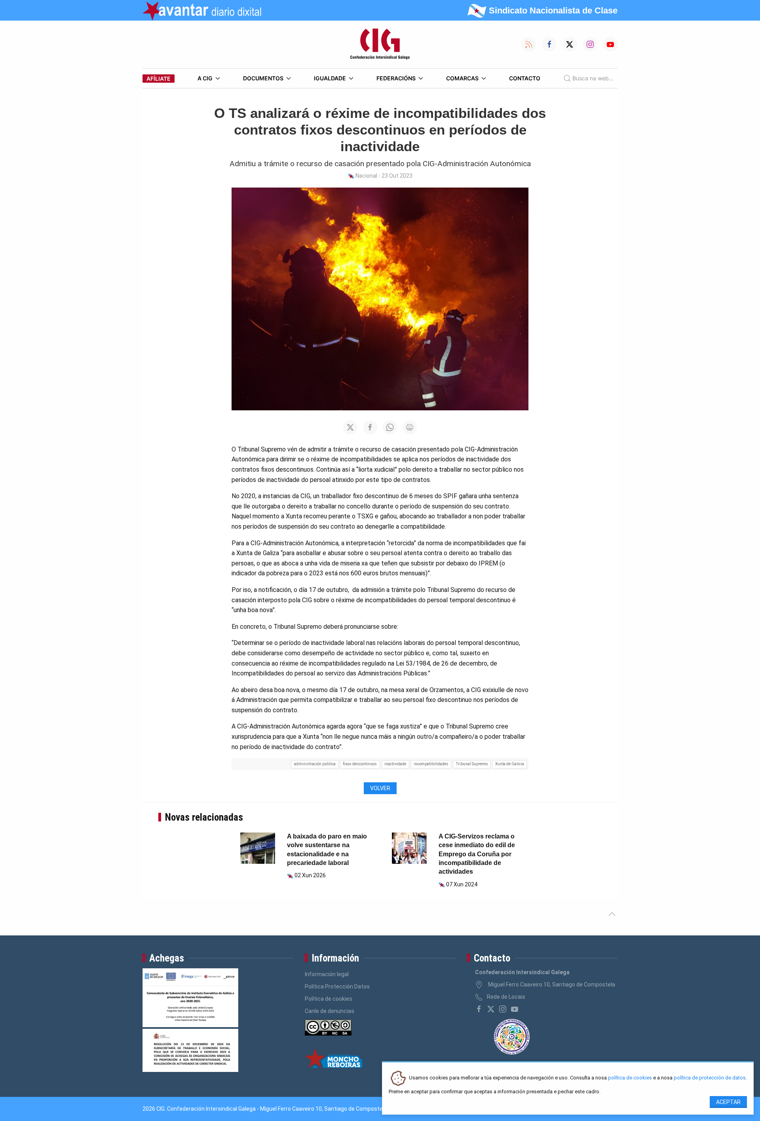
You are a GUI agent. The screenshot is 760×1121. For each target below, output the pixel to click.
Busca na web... (593, 78)
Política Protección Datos (337, 986)
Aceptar (728, 1102)
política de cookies (630, 1078)
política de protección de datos (710, 1078)
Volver (380, 788)
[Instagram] (503, 1009)
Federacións (396, 78)
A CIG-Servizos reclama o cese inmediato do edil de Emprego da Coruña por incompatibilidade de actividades (477, 854)
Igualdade (330, 78)
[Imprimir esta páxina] (410, 427)
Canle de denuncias (329, 1011)
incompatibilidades (431, 764)
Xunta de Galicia (509, 764)
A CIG (205, 78)
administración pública (315, 764)
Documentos (263, 78)
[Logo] (380, 44)
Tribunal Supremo (472, 764)
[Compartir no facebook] (370, 427)
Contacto (524, 78)
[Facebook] (479, 1009)
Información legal (327, 974)
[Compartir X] (350, 427)
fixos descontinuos (360, 764)
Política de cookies (328, 999)
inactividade (395, 764)
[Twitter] (491, 1009)
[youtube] (515, 1009)
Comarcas (462, 78)
